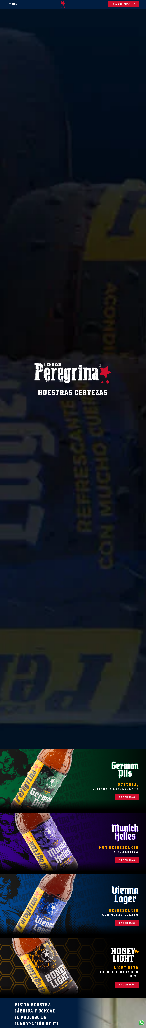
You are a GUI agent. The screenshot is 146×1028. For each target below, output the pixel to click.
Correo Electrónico (39, 516)
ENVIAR (51, 540)
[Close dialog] (115, 484)
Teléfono (34, 526)
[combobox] (35, 531)
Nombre (34, 494)
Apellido (35, 505)
